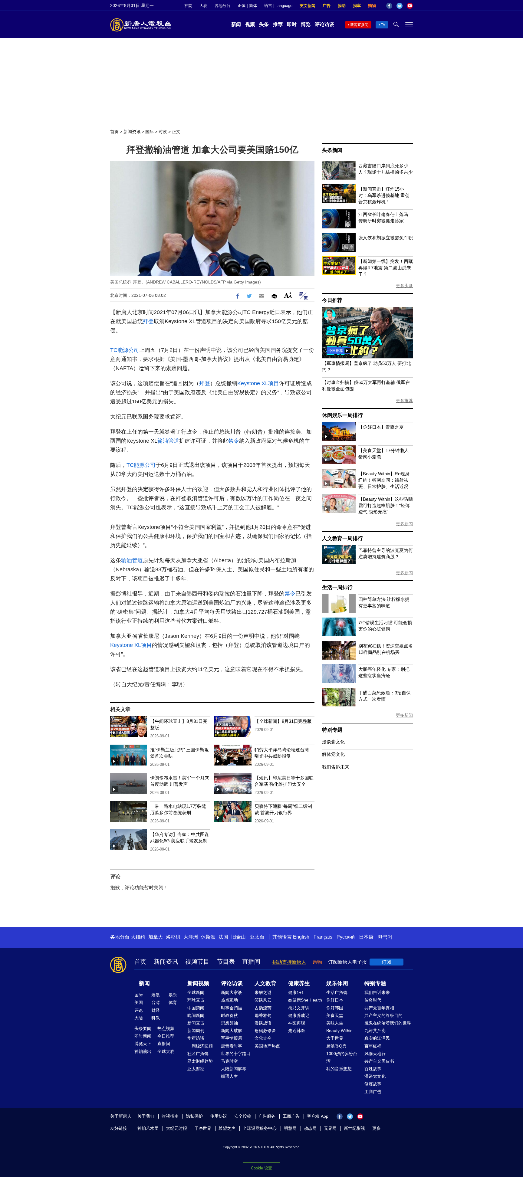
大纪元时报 (176, 1128)
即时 (292, 24)
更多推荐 (404, 400)
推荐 (278, 24)
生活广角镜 (336, 992)
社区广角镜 (198, 1053)
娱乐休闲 (337, 983)
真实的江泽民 (377, 1038)
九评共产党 (375, 1030)
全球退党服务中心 (260, 1128)
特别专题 (332, 730)
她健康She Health (305, 1000)
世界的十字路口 (236, 1053)
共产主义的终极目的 (383, 1015)
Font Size (288, 295)
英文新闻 (307, 5)
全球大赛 (165, 1051)
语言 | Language (278, 5)
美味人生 (334, 1023)
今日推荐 (332, 300)
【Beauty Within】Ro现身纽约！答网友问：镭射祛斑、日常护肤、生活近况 (384, 480)
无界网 (330, 1128)
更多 (376, 1128)
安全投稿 (242, 1116)
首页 (114, 131)
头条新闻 (332, 150)
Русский (346, 936)
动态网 (310, 1128)
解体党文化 (333, 754)
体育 (173, 1002)
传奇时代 (372, 1000)
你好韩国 (334, 1007)
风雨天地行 (375, 1053)
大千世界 (334, 1038)
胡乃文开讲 (298, 1007)
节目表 (226, 961)
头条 (264, 24)
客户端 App (317, 1116)
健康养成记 (298, 1015)
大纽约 (138, 936)
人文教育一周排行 (342, 538)
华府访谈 (195, 1038)
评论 (138, 1010)
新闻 (236, 24)
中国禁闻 (195, 1007)
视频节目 (197, 961)
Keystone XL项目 (258, 383)
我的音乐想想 (339, 1068)
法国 (223, 936)
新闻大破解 (231, 1030)
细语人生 (229, 1076)
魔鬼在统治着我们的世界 (387, 1023)
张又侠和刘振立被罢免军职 (385, 237)
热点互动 (229, 1000)
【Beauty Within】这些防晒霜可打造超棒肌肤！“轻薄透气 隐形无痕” (385, 505)
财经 (155, 1010)
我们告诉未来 (335, 766)
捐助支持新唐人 (289, 962)
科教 (155, 1017)
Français (323, 936)
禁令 (233, 441)
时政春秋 (229, 1015)
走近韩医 (296, 1030)
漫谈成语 (263, 1023)
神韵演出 (142, 1051)
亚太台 (257, 936)
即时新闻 (142, 1036)
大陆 (138, 1017)
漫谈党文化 (333, 741)
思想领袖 (229, 1023)
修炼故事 (372, 1083)
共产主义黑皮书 (379, 1061)
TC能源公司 (124, 350)
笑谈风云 (263, 1000)
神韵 (188, 5)
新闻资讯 (131, 131)
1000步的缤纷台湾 (341, 1057)
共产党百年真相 (379, 1007)
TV (383, 25)
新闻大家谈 (231, 992)
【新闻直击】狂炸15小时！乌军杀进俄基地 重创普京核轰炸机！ (384, 195)
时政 (163, 131)
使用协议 (218, 1116)
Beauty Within (339, 1030)
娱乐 (173, 994)
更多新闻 (404, 523)
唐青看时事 (231, 1046)
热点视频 (165, 1028)
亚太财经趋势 (200, 1061)
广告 (327, 5)
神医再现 (296, 1023)
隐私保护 (194, 1116)
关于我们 (145, 1116)
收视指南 (170, 1116)
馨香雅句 (263, 1015)
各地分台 (222, 5)
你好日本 (334, 1000)
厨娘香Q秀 (336, 1046)
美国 (138, 1002)
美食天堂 (334, 1015)
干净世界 (202, 1128)
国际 (149, 131)
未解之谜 (263, 992)
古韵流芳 (263, 1007)
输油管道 (168, 441)
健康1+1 (296, 992)
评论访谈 (324, 24)
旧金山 (238, 936)
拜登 (148, 321)
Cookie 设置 (261, 1168)
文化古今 (263, 1038)
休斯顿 (208, 936)
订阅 (386, 962)
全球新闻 (195, 992)
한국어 (385, 936)
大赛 (203, 5)
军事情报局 (231, 1038)
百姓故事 (372, 1068)
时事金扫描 (231, 1007)
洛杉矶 (173, 936)
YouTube (410, 6)
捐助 (342, 5)
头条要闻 (142, 1028)
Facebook (389, 6)
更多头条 (404, 285)
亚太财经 (195, 1068)
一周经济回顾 (200, 1046)
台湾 (155, 1002)
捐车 (357, 5)
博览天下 (142, 1043)
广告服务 (266, 1116)
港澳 (155, 994)
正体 (241, 5)
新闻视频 (198, 983)
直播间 (251, 961)
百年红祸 (372, 1046)
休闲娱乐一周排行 (342, 415)
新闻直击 (195, 1023)
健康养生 (299, 983)
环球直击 (195, 1000)
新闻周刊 (195, 1030)
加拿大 (155, 936)
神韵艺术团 (148, 1128)
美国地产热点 (267, 1046)
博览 (306, 24)
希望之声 (227, 1128)
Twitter (399, 6)
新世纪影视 (354, 1128)
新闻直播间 (359, 25)
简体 (253, 5)
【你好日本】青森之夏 (381, 427)
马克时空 (229, 1061)
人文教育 (265, 983)
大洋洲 (190, 936)
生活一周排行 (337, 587)
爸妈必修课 (265, 1030)
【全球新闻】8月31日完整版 (283, 721)
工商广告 (372, 1091)
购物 (372, 5)
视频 (250, 24)
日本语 (366, 936)
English (301, 936)
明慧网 (290, 1128)
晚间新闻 (195, 1015)
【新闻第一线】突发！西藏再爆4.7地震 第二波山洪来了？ (385, 268)
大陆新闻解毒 (233, 1068)
